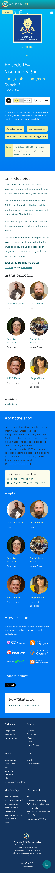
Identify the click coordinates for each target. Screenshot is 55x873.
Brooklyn (39, 147)
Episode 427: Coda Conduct (24, 705)
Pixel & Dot (30, 863)
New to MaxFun (11, 738)
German (38, 151)
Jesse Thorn (37, 303)
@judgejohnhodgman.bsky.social (27, 482)
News (30, 742)
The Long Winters (27, 151)
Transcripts (32, 734)
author (16, 151)
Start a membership (12, 797)
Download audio (14, 129)
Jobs (6, 778)
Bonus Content (10, 819)
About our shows (11, 734)
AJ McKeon (13, 378)
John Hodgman (15, 303)
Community (9, 775)
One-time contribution (13, 815)
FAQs (7, 822)
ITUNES (9, 267)
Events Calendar (34, 745)
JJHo (28, 147)
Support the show (37, 129)
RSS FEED (26, 267)
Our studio (9, 771)
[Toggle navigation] (52, 12)
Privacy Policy (27, 867)
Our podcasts (10, 731)
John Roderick (19, 147)
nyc (33, 147)
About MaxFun (10, 760)
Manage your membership (15, 800)
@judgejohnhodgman (21, 479)
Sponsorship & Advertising (15, 782)
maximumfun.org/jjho (19, 464)
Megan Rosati (37, 378)
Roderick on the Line (22, 154)
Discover (31, 738)
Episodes (31, 731)
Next (27, 55)
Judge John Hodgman (25, 78)
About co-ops (10, 764)
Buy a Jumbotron (34, 764)
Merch (30, 760)
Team (7, 767)
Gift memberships (11, 804)
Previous (27, 47)
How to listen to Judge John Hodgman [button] (25, 136)
